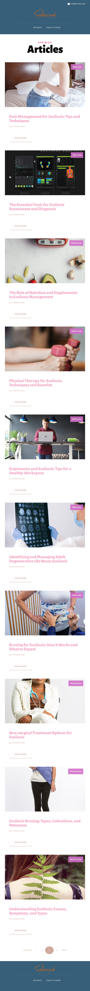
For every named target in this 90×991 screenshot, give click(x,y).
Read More (20, 138)
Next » (65, 950)
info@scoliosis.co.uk (78, 4)
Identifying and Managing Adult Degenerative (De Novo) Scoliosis (38, 559)
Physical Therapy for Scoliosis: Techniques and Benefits (35, 383)
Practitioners (53, 28)
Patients (37, 28)
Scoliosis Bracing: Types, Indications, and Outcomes (45, 823)
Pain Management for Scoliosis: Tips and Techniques (44, 119)
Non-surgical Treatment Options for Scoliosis (40, 735)
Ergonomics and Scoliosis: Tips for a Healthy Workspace (40, 471)
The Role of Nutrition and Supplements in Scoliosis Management (43, 295)
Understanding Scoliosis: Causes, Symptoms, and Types (38, 911)
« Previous (27, 950)
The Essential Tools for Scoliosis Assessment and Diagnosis (36, 207)
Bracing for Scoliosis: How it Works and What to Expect (43, 647)
